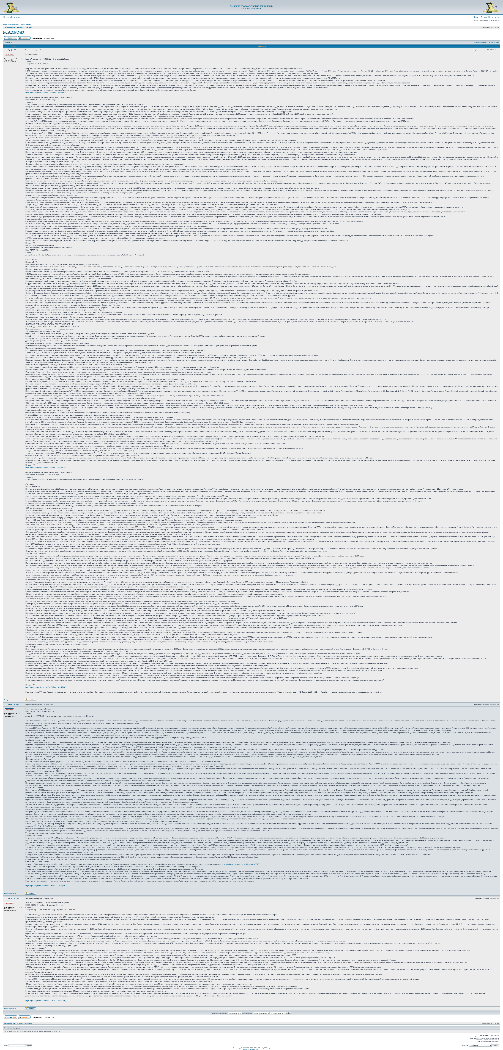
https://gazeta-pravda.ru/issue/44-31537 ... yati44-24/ (45, 467)
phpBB (242, 1048)
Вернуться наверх (10, 700)
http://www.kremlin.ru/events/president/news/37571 (240, 864)
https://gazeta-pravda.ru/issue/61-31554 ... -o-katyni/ (45, 886)
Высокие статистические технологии (251, 6)
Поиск (484, 17)
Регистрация (16, 17)
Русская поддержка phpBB (251, 1049)
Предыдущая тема (480, 42)
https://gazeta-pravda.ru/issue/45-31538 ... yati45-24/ (45, 687)
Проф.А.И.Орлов (18, 33)
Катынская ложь (14, 31)
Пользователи (494, 17)
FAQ (477, 17)
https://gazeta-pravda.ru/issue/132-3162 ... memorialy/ (46, 1001)
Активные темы (25, 24)
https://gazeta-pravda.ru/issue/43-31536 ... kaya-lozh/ (45, 92)
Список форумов (9, 27)
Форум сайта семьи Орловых (251, 8)
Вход (7, 17)
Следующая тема (493, 42)
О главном (20, 27)
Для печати (8, 42)
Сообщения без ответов (11, 24)
